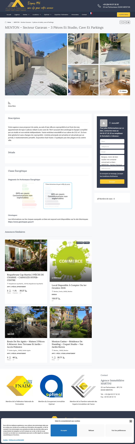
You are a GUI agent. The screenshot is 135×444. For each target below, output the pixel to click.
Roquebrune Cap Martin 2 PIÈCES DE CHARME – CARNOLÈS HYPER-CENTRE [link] (25, 277)
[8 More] (115, 80)
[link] (26, 255)
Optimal (46, 15)
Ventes (25, 15)
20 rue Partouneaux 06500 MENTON (116, 7)
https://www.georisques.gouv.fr (21, 222)
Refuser (91, 430)
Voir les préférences (119, 430)
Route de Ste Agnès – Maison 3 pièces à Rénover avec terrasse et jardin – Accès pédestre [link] (26, 344)
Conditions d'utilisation (110, 176)
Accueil (9, 15)
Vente (43, 242)
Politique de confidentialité (16, 440)
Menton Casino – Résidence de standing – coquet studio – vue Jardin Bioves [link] (67, 344)
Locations (36, 15)
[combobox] (112, 168)
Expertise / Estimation (61, 15)
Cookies (5, 440)
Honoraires (75, 15)
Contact (84, 15)
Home (9, 22)
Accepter (64, 430)
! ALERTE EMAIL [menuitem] (123, 15)
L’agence (17, 15)
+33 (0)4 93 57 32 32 (111, 4)
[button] (131, 421)
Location (80, 242)
